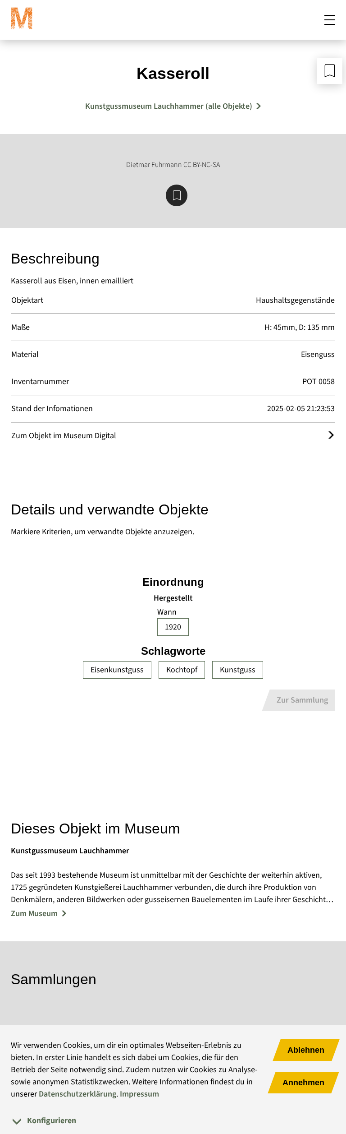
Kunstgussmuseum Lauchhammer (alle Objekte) (168, 106)
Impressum (139, 1094)
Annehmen (303, 1082)
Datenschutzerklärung (77, 1094)
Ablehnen (305, 1050)
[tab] (173, 1120)
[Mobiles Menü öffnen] (329, 19)
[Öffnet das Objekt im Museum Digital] (331, 436)
